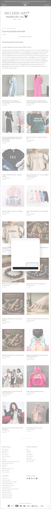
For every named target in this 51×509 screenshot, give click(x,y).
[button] (19, 244)
